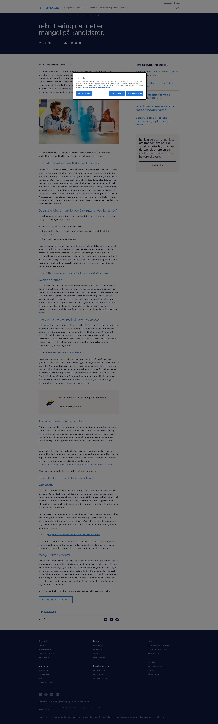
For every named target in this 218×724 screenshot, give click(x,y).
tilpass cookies (84, 93)
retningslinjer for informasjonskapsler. (98, 87)
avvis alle (117, 93)
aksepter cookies (135, 93)
